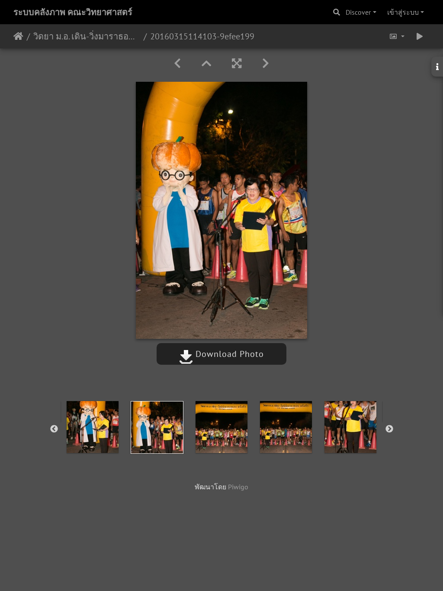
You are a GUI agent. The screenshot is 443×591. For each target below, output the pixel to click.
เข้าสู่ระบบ (403, 12)
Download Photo (228, 354)
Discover (358, 12)
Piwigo (238, 486)
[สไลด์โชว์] (420, 36)
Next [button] (389, 429)
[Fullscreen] (237, 63)
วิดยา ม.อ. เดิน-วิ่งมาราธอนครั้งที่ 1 (86, 36)
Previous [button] (54, 429)
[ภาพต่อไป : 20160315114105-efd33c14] (265, 63)
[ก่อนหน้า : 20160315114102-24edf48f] (177, 63)
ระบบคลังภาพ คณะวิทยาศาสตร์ (72, 12)
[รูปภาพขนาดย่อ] (206, 63)
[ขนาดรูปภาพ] (396, 36)
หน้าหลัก (18, 36)
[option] (93, 427)
